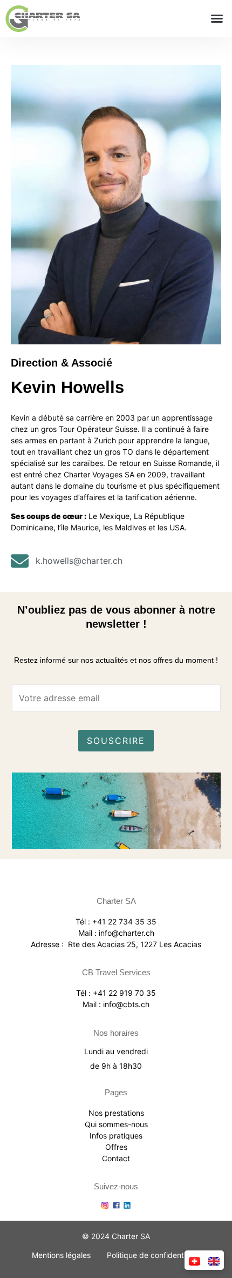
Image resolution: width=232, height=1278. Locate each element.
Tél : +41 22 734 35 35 (116, 921)
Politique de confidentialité (153, 1255)
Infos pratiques (116, 1135)
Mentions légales (61, 1255)
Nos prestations (116, 1112)
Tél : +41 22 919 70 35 (116, 992)
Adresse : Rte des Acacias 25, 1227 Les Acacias (116, 944)
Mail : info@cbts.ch (116, 1004)
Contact (116, 1158)
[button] (217, 18)
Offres (116, 1146)
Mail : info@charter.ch (116, 932)
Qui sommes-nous (116, 1124)
